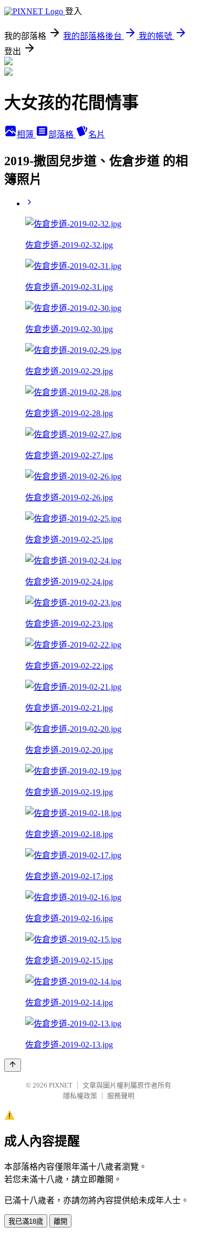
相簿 (26, 134)
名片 (96, 134)
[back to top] (12, 1065)
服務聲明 (120, 1096)
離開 (60, 1221)
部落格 (62, 134)
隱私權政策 (80, 1096)
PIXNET (60, 1085)
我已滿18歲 (25, 1221)
